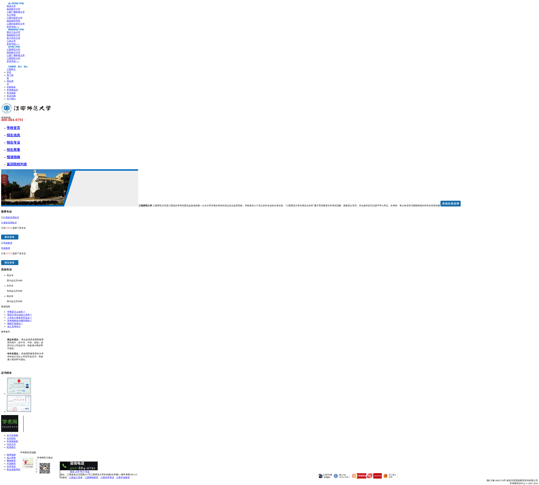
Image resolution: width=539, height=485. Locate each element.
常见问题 (11, 96)
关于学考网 (12, 435)
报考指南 (11, 455)
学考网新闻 (12, 441)
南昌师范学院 (13, 21)
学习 (82, 471)
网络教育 (11, 460)
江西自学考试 (107, 477)
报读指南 (13, 157)
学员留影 (11, 93)
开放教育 (11, 463)
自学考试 (11, 466)
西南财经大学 (13, 35)
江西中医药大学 (14, 18)
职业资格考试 (13, 469)
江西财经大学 (13, 58)
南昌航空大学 (13, 9)
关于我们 (11, 99)
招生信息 (13, 135)
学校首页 (13, 128)
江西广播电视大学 (16, 12)
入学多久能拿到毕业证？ (19, 317)
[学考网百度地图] (28, 468)
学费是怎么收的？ (16, 312)
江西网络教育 (91, 477)
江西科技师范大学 (16, 24)
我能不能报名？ (15, 323)
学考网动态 (12, 90)
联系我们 (11, 447)
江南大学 (11, 41)
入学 (77, 471)
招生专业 (13, 142)
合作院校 (11, 438)
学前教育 (5, 248)
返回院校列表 (17, 164)
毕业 (87, 471)
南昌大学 (11, 6)
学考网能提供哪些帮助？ (19, 320)
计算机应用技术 (9, 223)
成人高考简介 (14, 326)
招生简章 (13, 150)
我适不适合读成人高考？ (19, 315)
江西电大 (11, 69)
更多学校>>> (13, 27)
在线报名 (11, 87)
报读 (72, 471)
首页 (9, 72)
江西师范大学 (13, 49)
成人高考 (11, 457)
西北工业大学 (13, 32)
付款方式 (11, 444)
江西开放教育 (123, 477)
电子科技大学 (13, 38)
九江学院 (11, 15)
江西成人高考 (76, 477)
